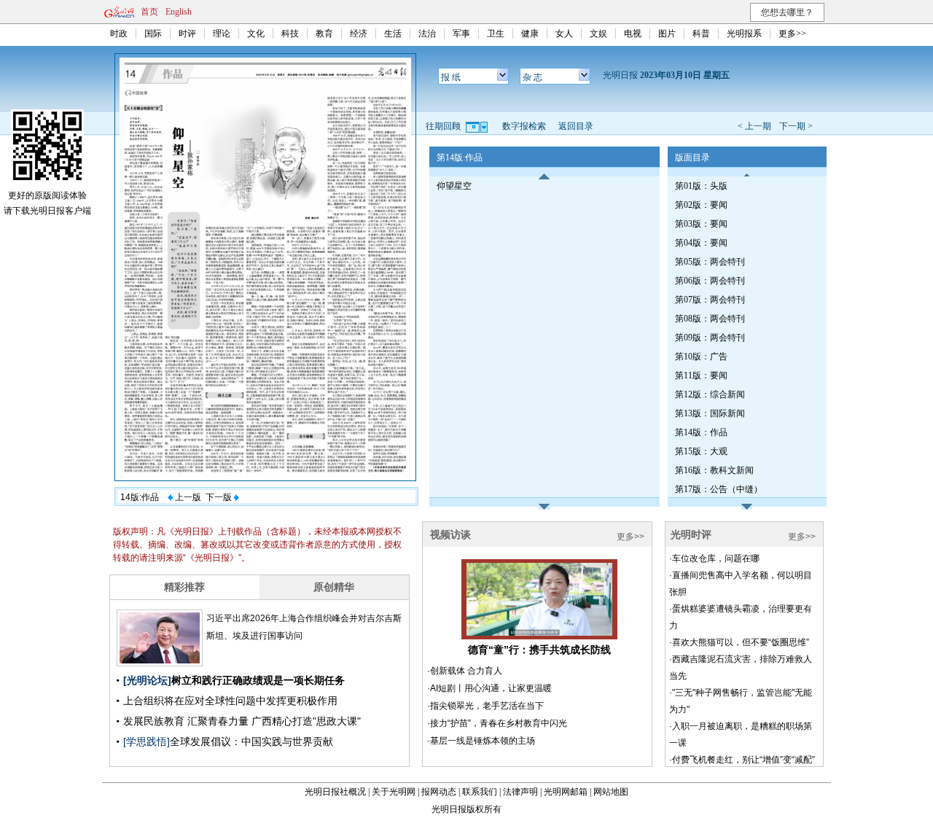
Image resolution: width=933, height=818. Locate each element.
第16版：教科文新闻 (714, 470)
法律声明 (520, 792)
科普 (701, 33)
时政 (119, 33)
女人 (564, 33)
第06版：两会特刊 (710, 281)
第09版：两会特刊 (710, 337)
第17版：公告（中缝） (718, 489)
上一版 (187, 497)
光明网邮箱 (565, 792)
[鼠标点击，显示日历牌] (478, 126)
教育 (324, 33)
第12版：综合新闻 (710, 394)
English (178, 12)
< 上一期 (754, 126)
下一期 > (796, 126)
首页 (149, 12)
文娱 (598, 33)
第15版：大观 (701, 451)
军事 (461, 33)
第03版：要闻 (701, 224)
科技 (290, 33)
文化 (256, 33)
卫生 (495, 33)
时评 (187, 33)
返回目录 (575, 126)
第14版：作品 (701, 432)
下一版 (220, 497)
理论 (221, 33)
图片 (667, 33)
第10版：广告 (701, 356)
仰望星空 (454, 186)
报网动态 (438, 792)
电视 (632, 33)
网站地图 (610, 792)
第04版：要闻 (701, 243)
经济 (358, 33)
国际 (153, 33)
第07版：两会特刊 (710, 300)
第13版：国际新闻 (710, 413)
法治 (427, 33)
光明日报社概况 (335, 792)
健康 (530, 33)
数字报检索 (524, 126)
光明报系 (744, 33)
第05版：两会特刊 (710, 262)
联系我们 (479, 792)
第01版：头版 (701, 186)
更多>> (792, 33)
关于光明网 (393, 792)
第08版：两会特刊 (710, 318)
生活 (393, 33)
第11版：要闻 (701, 375)
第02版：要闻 (701, 205)
